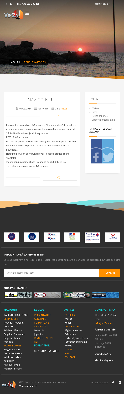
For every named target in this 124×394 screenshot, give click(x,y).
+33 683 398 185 (31, 3)
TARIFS (68, 349)
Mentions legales (104, 360)
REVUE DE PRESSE (44, 338)
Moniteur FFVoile (13, 368)
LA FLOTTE (40, 326)
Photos (68, 318)
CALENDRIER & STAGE (16, 314)
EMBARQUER (11, 318)
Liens (94, 111)
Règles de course (73, 330)
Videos (67, 322)
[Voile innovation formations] (14, 14)
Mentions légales (28, 386)
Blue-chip (39, 330)
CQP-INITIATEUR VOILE (46, 350)
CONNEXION (102, 4)
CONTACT (69, 357)
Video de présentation (103, 119)
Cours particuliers (13, 353)
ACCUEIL (15, 62)
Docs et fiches (71, 326)
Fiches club (70, 334)
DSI (36, 341)
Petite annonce (100, 115)
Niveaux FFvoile (12, 364)
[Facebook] (6, 3)
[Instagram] (11, 3)
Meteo (95, 108)
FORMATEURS (41, 322)
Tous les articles (35, 62)
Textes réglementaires (76, 338)
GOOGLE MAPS (103, 353)
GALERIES (69, 314)
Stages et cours (12, 349)
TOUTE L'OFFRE (12, 345)
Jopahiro (38, 334)
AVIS (66, 353)
